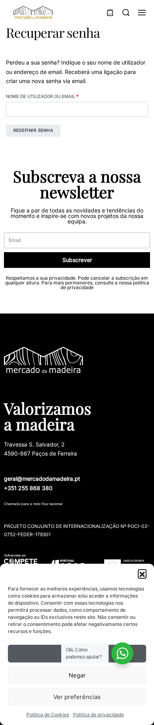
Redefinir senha (33, 130)
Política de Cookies (47, 715)
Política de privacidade (98, 715)
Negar (77, 675)
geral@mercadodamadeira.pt (42, 478)
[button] (142, 573)
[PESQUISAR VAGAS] (126, 13)
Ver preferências (77, 697)
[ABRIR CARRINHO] (110, 13)
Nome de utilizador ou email (56, 96)
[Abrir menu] (141, 12)
